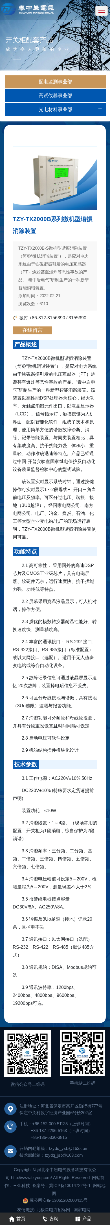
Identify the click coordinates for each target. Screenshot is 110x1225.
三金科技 (21, 1185)
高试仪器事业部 (55, 95)
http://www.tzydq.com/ (31, 1177)
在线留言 (32, 330)
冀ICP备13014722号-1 (70, 1185)
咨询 (53, 1218)
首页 (20, 1218)
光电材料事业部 (55, 109)
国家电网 (82, 1209)
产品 (86, 1218)
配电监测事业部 (55, 81)
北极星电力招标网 (53, 1209)
